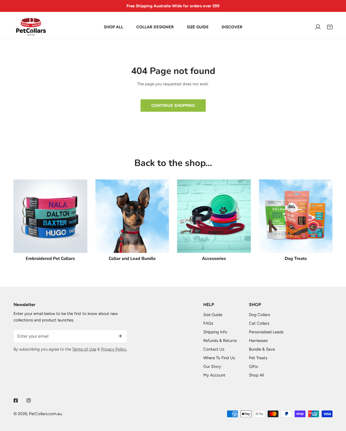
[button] (330, 27)
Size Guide (212, 314)
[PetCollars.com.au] (31, 27)
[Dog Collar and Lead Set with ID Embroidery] (132, 216)
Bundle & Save (262, 349)
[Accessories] (214, 216)
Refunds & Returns (220, 340)
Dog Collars (259, 314)
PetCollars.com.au (45, 413)
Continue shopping (173, 105)
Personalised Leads (266, 332)
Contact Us (213, 349)
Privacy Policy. (114, 349)
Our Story (212, 366)
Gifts (253, 366)
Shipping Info (215, 332)
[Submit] (120, 336)
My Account (214, 375)
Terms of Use (84, 349)
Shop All (256, 375)
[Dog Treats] (296, 216)
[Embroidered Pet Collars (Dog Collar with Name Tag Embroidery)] (50, 216)
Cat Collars (259, 323)
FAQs (208, 323)
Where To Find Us (219, 357)
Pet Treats (258, 357)
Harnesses (258, 340)
